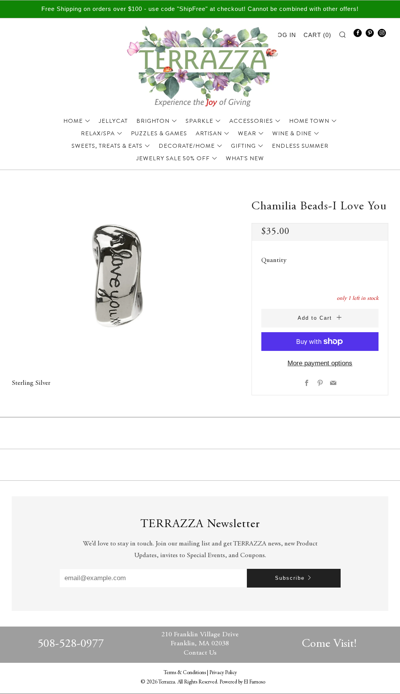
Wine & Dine (292, 133)
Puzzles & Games (159, 133)
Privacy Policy (223, 673)
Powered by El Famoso (242, 682)
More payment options (320, 363)
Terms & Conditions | (186, 673)
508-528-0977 (71, 644)
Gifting (243, 146)
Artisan (209, 133)
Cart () (317, 35)
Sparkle (199, 121)
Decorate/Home (187, 146)
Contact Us (200, 653)
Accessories (251, 121)
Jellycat (113, 121)
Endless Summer (300, 146)
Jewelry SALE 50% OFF (173, 158)
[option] (120, 275)
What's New (245, 158)
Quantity (273, 260)
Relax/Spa (98, 133)
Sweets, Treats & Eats (107, 146)
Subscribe (290, 578)
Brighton (153, 121)
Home (73, 121)
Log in (285, 35)
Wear (247, 133)
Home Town (309, 121)
